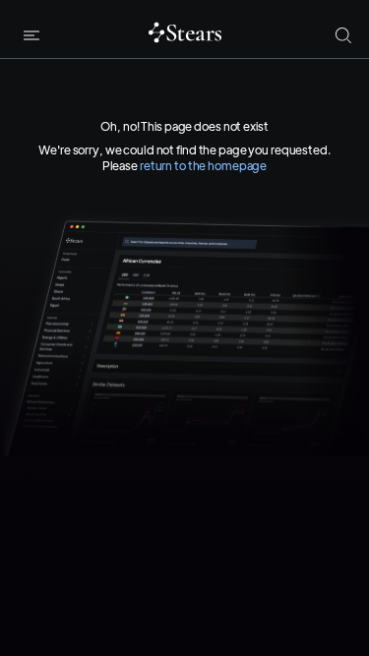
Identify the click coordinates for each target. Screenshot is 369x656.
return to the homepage (203, 165)
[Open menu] (31, 35)
